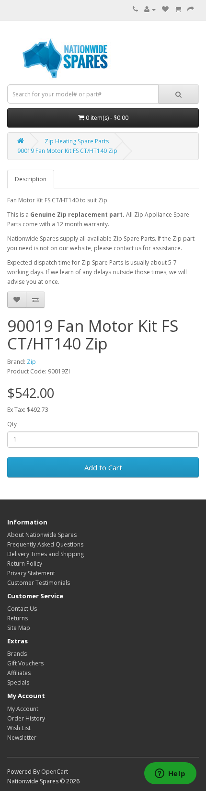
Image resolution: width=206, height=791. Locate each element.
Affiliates (19, 673)
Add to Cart (103, 467)
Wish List (19, 728)
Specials (18, 682)
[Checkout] (190, 9)
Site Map (18, 628)
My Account (22, 709)
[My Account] (150, 9)
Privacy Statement (31, 573)
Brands (17, 654)
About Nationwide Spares (42, 535)
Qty (12, 424)
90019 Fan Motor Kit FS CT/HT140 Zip (67, 151)
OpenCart (54, 772)
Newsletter (21, 737)
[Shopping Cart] (178, 9)
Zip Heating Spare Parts (77, 141)
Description (30, 179)
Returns (17, 618)
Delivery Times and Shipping (45, 554)
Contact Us (22, 609)
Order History (26, 718)
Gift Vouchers (25, 663)
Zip (31, 362)
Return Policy (24, 563)
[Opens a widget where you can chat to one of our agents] (170, 774)
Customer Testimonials (38, 583)
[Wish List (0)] (165, 9)
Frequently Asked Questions (45, 544)
